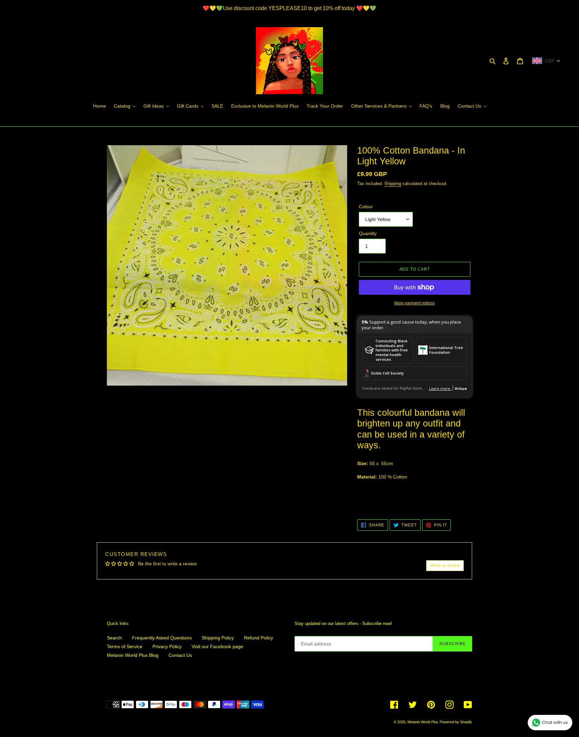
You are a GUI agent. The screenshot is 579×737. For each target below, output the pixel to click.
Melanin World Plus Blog (132, 655)
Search (114, 637)
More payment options (414, 303)
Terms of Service (124, 646)
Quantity (368, 233)
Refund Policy (258, 637)
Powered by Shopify (456, 722)
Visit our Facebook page (217, 646)
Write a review (445, 565)
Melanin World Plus (422, 722)
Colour (366, 206)
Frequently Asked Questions (162, 637)
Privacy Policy (167, 646)
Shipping (392, 183)
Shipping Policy (218, 637)
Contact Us (180, 655)
